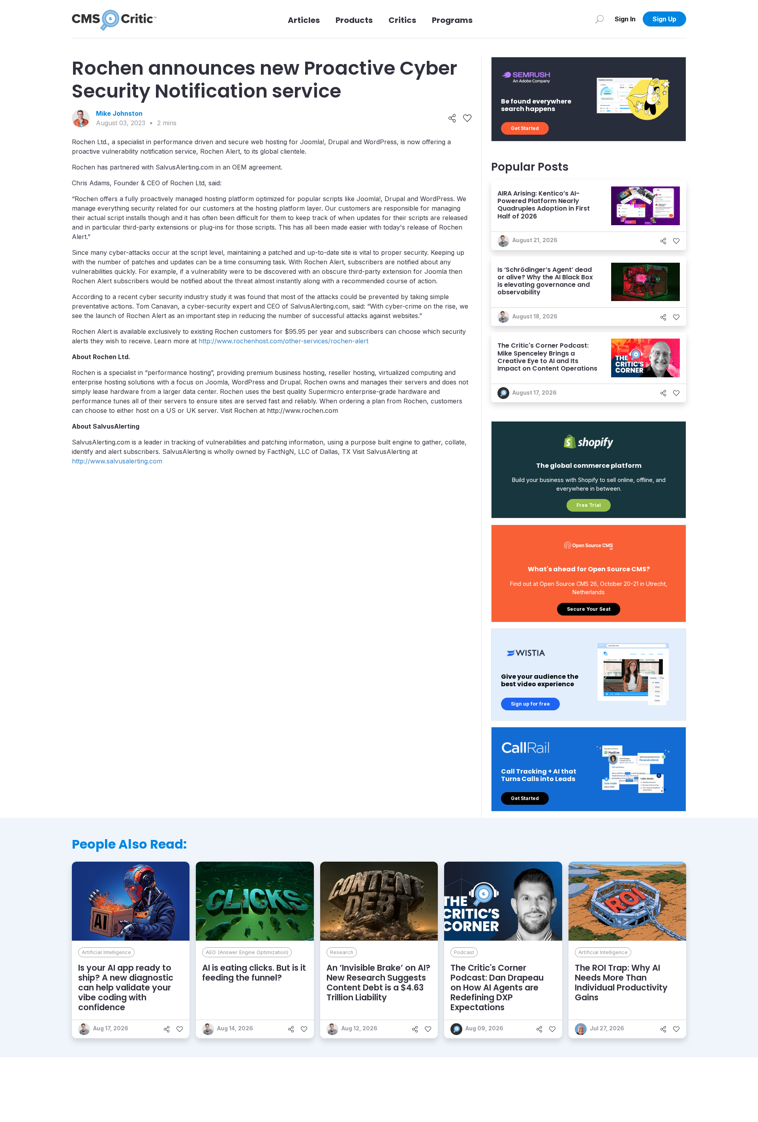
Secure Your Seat (588, 609)
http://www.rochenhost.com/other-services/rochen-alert (283, 341)
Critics (402, 20)
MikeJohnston (119, 113)
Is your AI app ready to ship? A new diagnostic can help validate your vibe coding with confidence (125, 987)
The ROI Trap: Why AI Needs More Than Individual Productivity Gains (621, 982)
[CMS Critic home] (114, 18)
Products (354, 20)
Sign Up (664, 19)
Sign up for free (530, 704)
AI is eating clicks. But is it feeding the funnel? (254, 972)
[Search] (599, 18)
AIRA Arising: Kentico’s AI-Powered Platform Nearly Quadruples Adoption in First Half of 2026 (543, 205)
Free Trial (588, 505)
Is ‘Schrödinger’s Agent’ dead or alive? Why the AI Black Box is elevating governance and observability (545, 281)
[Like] (467, 118)
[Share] (452, 118)
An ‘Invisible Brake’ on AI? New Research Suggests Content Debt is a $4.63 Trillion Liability (378, 982)
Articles (304, 20)
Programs (452, 20)
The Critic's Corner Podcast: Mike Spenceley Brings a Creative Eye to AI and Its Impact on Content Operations (547, 357)
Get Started (525, 128)
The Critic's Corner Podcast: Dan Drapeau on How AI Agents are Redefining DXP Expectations (497, 987)
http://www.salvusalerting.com (117, 461)
